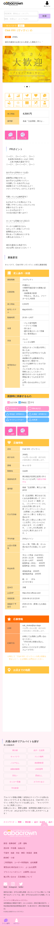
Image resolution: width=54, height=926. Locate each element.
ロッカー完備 (15, 782)
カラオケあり (39, 782)
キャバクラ (15, 757)
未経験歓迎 (39, 763)
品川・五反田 (39, 750)
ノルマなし (15, 763)
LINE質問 (39, 769)
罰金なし (39, 775)
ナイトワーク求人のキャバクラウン (16, 900)
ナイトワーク (9, 822)
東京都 (15, 750)
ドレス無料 (39, 757)
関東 (20, 822)
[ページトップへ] (44, 825)
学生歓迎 (15, 788)
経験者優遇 (15, 769)
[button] (24, 86)
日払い (15, 775)
